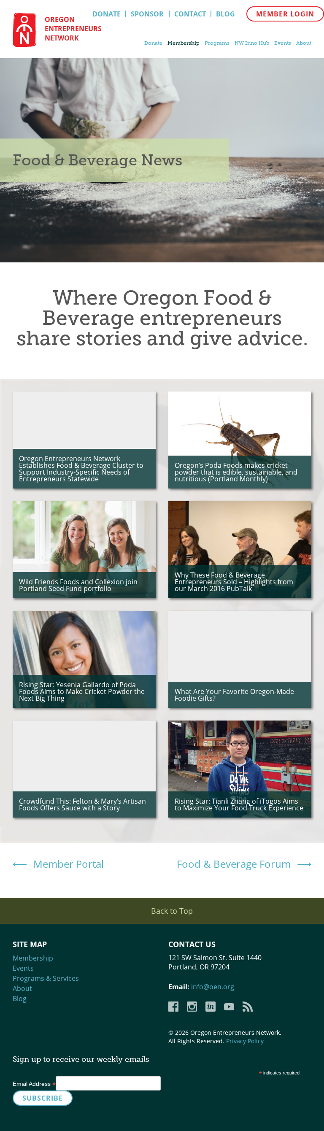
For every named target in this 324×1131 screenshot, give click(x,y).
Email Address (34, 1083)
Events (282, 43)
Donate (106, 14)
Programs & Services (46, 978)
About (303, 43)
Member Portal (68, 864)
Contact (190, 14)
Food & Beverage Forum (234, 864)
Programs (217, 43)
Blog (225, 14)
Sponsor (147, 14)
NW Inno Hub (252, 43)
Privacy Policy (245, 1041)
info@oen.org (212, 986)
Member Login (285, 14)
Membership (183, 43)
